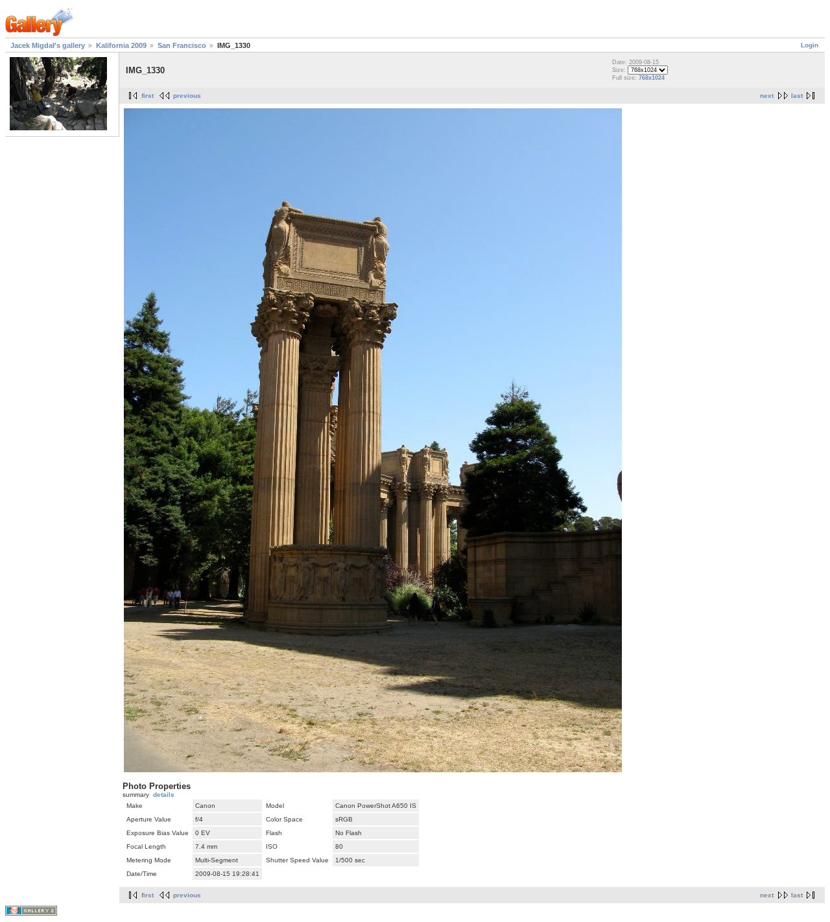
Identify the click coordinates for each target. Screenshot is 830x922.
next (767, 95)
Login (809, 45)
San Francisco (182, 45)
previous (187, 95)
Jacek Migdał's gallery (47, 45)
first (147, 95)
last (797, 95)
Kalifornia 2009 (121, 45)
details (163, 794)
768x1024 (652, 78)
